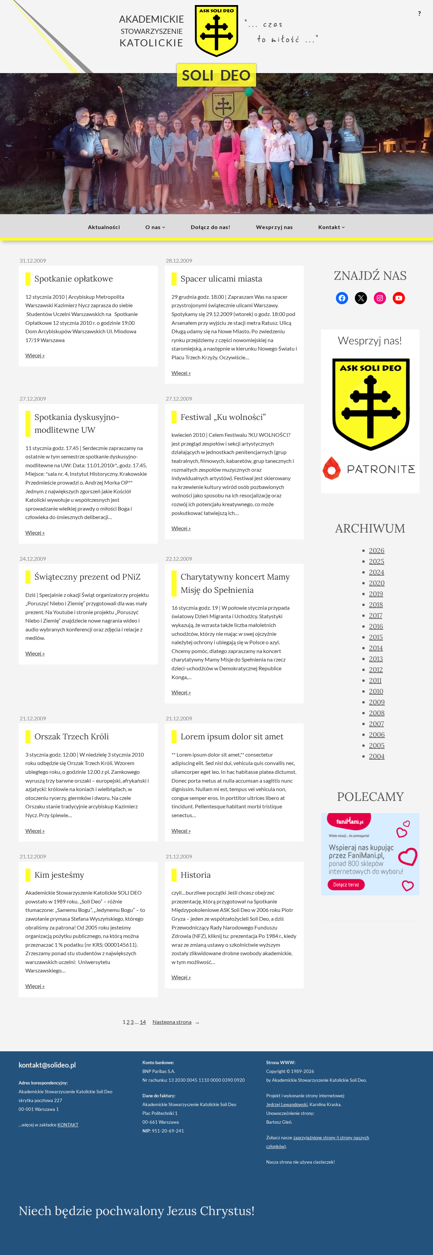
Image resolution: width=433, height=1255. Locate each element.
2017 (375, 615)
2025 (376, 561)
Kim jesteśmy (59, 875)
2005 (377, 745)
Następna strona (176, 1021)
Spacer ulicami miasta (221, 278)
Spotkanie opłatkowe (74, 278)
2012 (376, 669)
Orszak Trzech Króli (72, 736)
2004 (377, 756)
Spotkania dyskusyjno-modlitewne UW (77, 423)
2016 (376, 626)
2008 (377, 713)
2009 (377, 702)
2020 (377, 583)
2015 (376, 637)
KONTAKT (68, 1124)
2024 (376, 572)
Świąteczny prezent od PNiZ (88, 577)
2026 (377, 550)
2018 (376, 604)
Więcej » (35, 355)
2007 (376, 723)
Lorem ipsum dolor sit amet (232, 736)
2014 (376, 648)
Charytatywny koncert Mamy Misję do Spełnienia (235, 583)
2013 (376, 658)
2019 (376, 593)
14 (143, 1021)
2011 (375, 680)
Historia (196, 875)
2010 (376, 691)
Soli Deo (216, 75)
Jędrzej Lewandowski (286, 1104)
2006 (377, 734)
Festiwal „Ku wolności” (223, 417)
